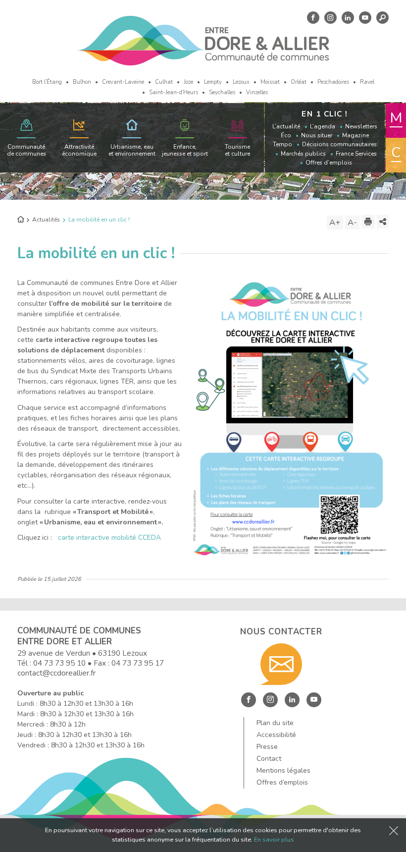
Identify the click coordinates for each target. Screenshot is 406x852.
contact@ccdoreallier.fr (56, 673)
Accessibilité (276, 734)
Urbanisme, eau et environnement (131, 150)
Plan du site (275, 723)
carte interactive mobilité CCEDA (109, 537)
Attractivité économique (79, 150)
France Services (356, 154)
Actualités (46, 220)
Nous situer (316, 135)
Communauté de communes (26, 150)
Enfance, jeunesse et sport (185, 150)
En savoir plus (274, 839)
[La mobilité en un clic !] (290, 417)
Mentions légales (283, 770)
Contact (268, 758)
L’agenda (322, 126)
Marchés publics (303, 154)
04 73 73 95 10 (59, 663)
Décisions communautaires (339, 144)
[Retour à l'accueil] (20, 220)
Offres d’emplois (328, 163)
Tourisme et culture (237, 150)
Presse (267, 746)
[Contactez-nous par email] (281, 664)
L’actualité (286, 126)
